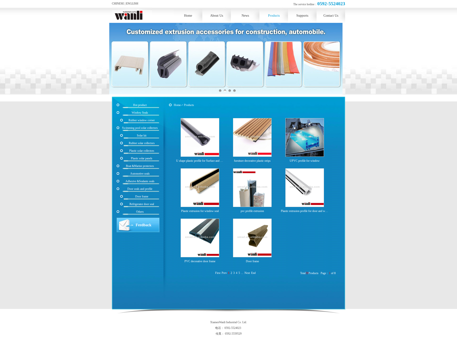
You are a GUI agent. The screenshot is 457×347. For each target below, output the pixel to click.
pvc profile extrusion (252, 211)
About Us (216, 15)
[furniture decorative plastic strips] (252, 138)
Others (140, 211)
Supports (302, 15)
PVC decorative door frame (199, 261)
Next (247, 273)
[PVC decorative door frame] (200, 238)
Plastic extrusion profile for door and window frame (304, 211)
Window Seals (140, 112)
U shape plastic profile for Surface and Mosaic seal (200, 160)
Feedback (143, 225)
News (245, 15)
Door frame (252, 261)
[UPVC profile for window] (304, 138)
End (253, 273)
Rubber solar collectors (142, 143)
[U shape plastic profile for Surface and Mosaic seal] (200, 138)
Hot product (140, 105)
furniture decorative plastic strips (252, 160)
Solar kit (141, 135)
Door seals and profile (139, 189)
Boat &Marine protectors (140, 166)
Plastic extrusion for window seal (200, 211)
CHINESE (118, 3)
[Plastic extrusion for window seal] (200, 188)
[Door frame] (252, 238)
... (242, 273)
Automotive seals (140, 173)
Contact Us (330, 15)
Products (274, 15)
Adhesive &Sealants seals (139, 181)
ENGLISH (132, 3)
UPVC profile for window (305, 160)
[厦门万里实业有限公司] (132, 14)
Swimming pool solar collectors (140, 128)
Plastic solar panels (141, 158)
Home (188, 15)
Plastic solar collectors (141, 150)
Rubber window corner (142, 120)
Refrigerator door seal (141, 204)
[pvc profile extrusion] (252, 188)
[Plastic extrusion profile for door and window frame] (304, 188)
